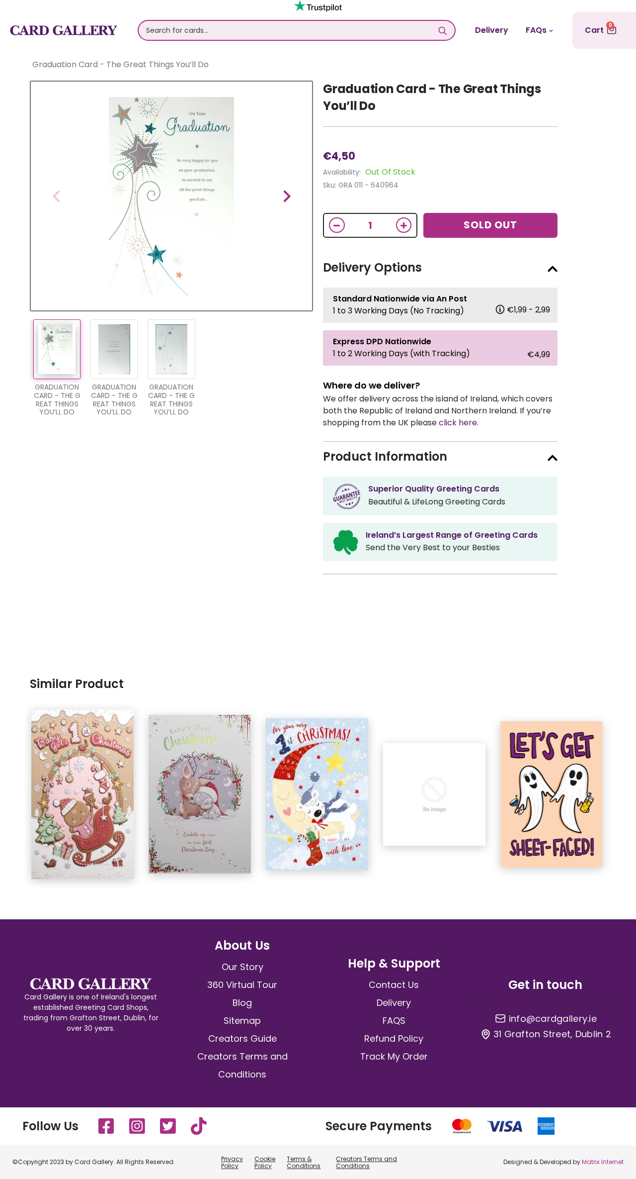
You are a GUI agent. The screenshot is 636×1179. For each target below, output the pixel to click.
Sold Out (490, 225)
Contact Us (394, 985)
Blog (242, 1002)
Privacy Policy (232, 1162)
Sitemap (242, 1020)
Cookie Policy (264, 1162)
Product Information (385, 456)
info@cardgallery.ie (553, 1018)
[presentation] (56, 196)
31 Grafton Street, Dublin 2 (552, 1034)
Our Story (242, 967)
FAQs (536, 30)
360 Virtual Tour (242, 985)
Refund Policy (393, 1038)
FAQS (394, 1020)
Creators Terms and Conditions (366, 1162)
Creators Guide (242, 1038)
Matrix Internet (603, 1162)
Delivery (491, 30)
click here (458, 422)
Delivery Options (372, 267)
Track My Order (394, 1056)
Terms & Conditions (303, 1162)
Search (442, 30)
